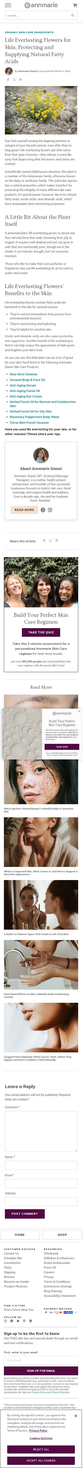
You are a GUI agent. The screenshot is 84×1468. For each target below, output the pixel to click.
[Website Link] (43, 510)
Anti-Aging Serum (23, 385)
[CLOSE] (75, 1416)
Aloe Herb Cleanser (24, 374)
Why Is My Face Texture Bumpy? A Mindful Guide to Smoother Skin (38, 810)
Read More (24, 510)
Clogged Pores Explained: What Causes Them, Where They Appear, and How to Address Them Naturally (37, 1058)
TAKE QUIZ (62, 747)
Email (9, 1175)
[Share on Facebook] (8, 80)
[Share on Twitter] (14, 80)
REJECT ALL (41, 1449)
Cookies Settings (41, 1438)
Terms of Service (60, 1392)
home (20, 1235)
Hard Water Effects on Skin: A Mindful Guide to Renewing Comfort (36, 995)
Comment (12, 1107)
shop (62, 1235)
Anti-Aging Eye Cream (26, 396)
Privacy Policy (38, 1392)
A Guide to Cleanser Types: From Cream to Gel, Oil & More (36, 934)
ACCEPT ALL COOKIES (41, 1460)
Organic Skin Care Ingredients (29, 32)
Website (10, 1193)
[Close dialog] (79, 711)
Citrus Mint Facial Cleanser (29, 422)
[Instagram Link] (50, 510)
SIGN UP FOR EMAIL (41, 1371)
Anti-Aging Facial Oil (25, 391)
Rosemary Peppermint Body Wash (34, 417)
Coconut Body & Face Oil (27, 380)
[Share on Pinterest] (20, 80)
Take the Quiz (41, 632)
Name (10, 1157)
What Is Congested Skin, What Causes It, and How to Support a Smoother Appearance (41, 873)
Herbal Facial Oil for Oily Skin (31, 411)
